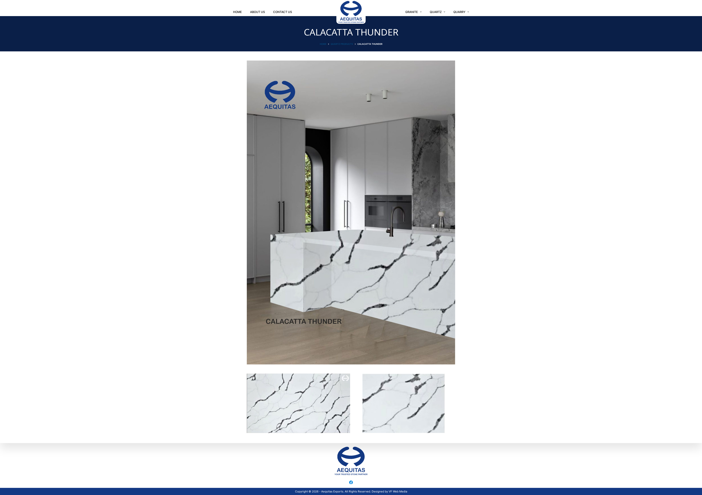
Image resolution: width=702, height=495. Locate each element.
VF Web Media (398, 491)
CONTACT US (282, 12)
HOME (237, 12)
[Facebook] (351, 482)
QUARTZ (436, 12)
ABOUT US (257, 12)
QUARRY (459, 12)
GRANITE (411, 12)
